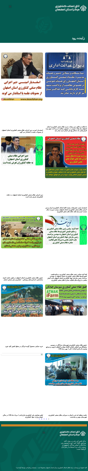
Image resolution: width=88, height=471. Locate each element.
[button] (10, 6)
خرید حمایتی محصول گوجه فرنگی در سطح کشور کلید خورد (24, 346)
